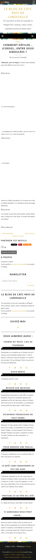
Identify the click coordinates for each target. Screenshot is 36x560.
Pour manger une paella (18, 447)
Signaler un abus (21, 554)
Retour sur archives (18, 388)
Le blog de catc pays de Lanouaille (18, 13)
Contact (13, 554)
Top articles (6, 554)
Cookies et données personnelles (12, 557)
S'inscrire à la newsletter (9, 252)
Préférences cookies (26, 557)
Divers (18, 42)
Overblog (28, 546)
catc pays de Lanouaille (18, 264)
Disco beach (18, 372)
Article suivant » (30, 233)
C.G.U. (29, 554)
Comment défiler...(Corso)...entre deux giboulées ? (18, 48)
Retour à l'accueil (18, 236)
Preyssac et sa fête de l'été (18, 495)
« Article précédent (7, 233)
